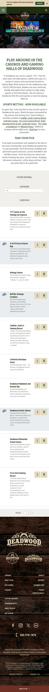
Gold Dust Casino (10, 120)
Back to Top (23, 689)
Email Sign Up (10, 608)
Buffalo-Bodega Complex (17, 295)
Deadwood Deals (11, 603)
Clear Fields (24, 200)
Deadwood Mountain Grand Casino (18, 440)
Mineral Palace (27, 126)
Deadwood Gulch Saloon (20, 410)
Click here (33, 129)
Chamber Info (39, 585)
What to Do (9, 580)
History (41, 580)
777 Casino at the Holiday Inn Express (18, 213)
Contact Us (35, 674)
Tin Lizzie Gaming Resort (29, 120)
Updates (40, 3)
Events (41, 575)
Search (45, 10)
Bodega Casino (16, 272)
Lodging (8, 575)
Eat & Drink (9, 585)
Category (24, 186)
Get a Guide (9, 613)
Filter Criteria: (24, 177)
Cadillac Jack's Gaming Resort (33, 118)
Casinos (8, 590)
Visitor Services (11, 598)
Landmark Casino (29, 123)
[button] (24, 190)
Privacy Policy (15, 674)
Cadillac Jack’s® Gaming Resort (17, 327)
